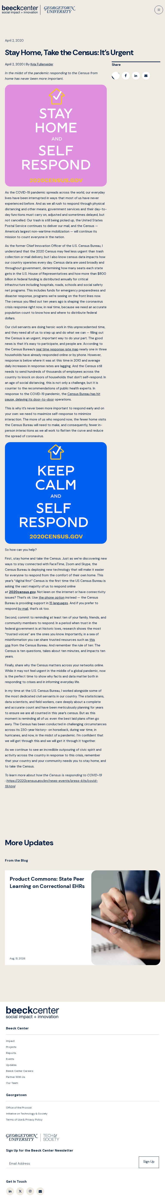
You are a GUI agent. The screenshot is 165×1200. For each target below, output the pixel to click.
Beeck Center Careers (19, 1071)
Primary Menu (158, 10)
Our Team (12, 1083)
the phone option (51, 597)
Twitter (20, 1191)
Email (40, 1191)
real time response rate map (57, 349)
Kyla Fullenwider (42, 64)
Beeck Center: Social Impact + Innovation (32, 1012)
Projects (11, 1047)
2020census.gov (22, 592)
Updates (11, 1065)
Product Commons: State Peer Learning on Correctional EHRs (82, 917)
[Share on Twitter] (116, 76)
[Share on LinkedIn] (136, 76)
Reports (11, 1053)
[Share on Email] (146, 76)
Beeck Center (38, 10)
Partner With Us (15, 1077)
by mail (23, 609)
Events (10, 1059)
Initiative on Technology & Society (26, 1113)
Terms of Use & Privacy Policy (24, 1119)
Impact (10, 1041)
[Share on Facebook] (126, 76)
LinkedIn (10, 1191)
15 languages (58, 603)
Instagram (30, 1191)
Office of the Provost (19, 1107)
